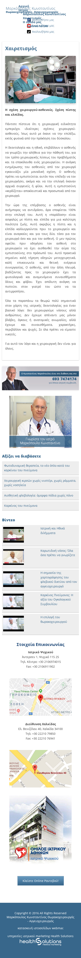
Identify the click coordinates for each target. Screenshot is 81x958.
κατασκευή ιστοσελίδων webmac (41, 928)
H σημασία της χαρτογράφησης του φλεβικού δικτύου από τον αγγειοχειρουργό (58, 579)
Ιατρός (23, 10)
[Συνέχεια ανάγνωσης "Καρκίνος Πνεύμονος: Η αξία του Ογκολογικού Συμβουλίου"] (13, 608)
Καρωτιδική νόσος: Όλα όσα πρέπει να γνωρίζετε (57, 553)
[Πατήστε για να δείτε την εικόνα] (40, 102)
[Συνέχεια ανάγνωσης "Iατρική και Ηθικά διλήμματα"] (13, 541)
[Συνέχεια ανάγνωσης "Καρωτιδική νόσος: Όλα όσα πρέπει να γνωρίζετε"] (13, 564)
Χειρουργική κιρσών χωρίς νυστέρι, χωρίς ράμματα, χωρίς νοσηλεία (40, 483)
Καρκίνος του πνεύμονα (20, 506)
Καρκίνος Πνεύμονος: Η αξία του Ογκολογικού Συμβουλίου (56, 599)
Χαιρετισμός (32, 18)
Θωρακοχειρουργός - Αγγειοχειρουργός (51, 919)
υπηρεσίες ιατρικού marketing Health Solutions (40, 936)
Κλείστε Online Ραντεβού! (41, 881)
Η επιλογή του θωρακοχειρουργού (53, 619)
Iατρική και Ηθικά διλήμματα (52, 530)
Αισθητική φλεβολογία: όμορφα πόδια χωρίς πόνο (38, 495)
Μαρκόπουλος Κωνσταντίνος (44, 14)
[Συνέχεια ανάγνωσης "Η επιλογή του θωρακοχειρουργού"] (13, 630)
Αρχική (23, 6)
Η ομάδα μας (32, 22)
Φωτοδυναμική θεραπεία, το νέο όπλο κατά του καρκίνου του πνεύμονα (37, 468)
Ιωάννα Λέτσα (37, 26)
